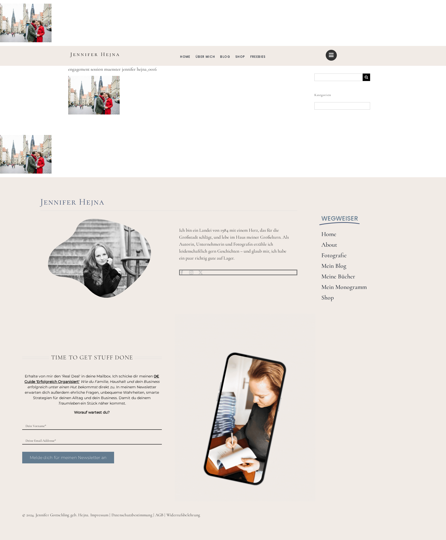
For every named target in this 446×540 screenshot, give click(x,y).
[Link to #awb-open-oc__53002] (331, 55)
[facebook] (182, 272)
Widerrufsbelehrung (183, 515)
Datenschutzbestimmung (132, 515)
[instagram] (191, 272)
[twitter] (200, 272)
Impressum (99, 515)
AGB (159, 515)
